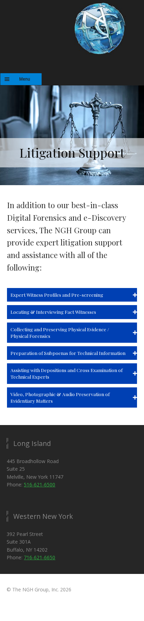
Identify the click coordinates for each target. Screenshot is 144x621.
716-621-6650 (39, 557)
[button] (72, 295)
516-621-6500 (39, 484)
